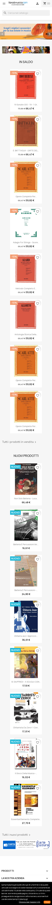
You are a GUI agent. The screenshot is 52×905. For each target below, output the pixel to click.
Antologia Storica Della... (26, 334)
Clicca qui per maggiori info (29, 902)
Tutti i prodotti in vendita (19, 442)
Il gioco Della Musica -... (26, 773)
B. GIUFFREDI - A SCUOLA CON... (26, 681)
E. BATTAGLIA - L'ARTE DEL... (26, 150)
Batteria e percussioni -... (26, 590)
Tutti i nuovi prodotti (16, 835)
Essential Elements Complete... (26, 819)
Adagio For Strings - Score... (26, 242)
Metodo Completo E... (26, 288)
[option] (26, 31)
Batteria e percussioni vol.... (26, 544)
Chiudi (47, 902)
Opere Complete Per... (26, 196)
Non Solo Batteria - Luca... (26, 498)
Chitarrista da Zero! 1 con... (26, 727)
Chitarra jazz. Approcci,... (26, 636)
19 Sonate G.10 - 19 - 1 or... (26, 104)
